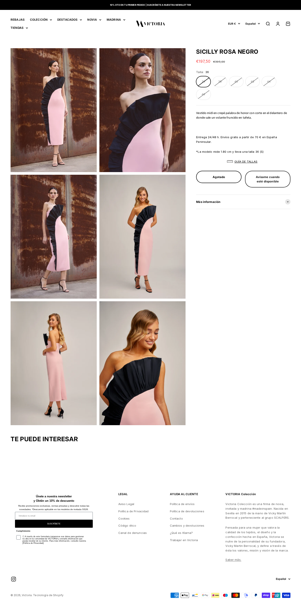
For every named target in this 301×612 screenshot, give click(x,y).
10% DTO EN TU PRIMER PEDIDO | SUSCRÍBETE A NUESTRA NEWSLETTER (150, 5)
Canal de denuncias (132, 533)
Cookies (124, 518)
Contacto (176, 518)
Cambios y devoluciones (187, 525)
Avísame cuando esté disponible (268, 179)
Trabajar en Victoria (184, 540)
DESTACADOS (67, 19)
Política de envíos (182, 504)
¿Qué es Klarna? (181, 533)
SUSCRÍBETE (53, 524)
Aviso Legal (126, 504)
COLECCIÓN (39, 19)
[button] (243, 161)
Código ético (127, 525)
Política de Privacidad (133, 511)
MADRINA (114, 19)
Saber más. (233, 559)
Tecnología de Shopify (48, 595)
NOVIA (92, 19)
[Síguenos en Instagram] (14, 579)
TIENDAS (17, 27)
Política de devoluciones (187, 511)
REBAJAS (18, 19)
